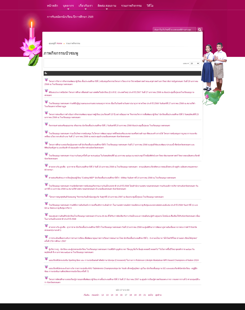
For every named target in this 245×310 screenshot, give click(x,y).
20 (140, 295)
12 (103, 295)
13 (107, 295)
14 (112, 295)
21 (145, 295)
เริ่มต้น (86, 295)
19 (135, 295)
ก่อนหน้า (95, 295)
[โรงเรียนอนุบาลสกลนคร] (85, 29)
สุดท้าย (158, 295)
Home (59, 43)
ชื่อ (45, 73)
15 (117, 295)
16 (121, 295)
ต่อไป (150, 295)
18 (131, 295)
